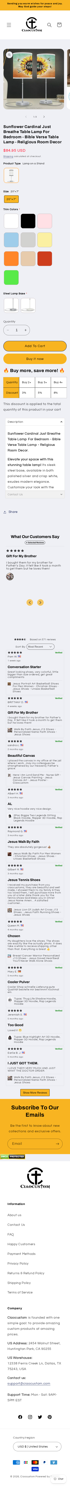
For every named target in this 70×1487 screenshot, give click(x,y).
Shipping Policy (19, 1283)
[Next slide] (40, 602)
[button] (9, 25)
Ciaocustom (27, 1476)
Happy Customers (21, 1244)
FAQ (10, 1234)
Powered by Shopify (47, 1476)
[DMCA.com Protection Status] (12, 1158)
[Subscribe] (57, 1144)
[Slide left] (26, 117)
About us (14, 1215)
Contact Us (16, 1225)
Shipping (8, 156)
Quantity (9, 321)
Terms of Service (20, 1292)
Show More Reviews (35, 1092)
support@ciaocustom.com (28, 1383)
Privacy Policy (18, 1263)
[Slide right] (44, 117)
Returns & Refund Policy (25, 1273)
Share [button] (13, 512)
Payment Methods (21, 1254)
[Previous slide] (30, 602)
